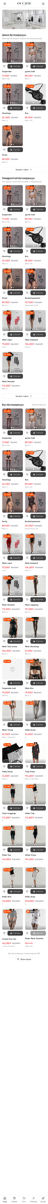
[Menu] (4, 3)
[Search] (43, 3)
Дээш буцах (26, 959)
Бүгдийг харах (22, 170)
